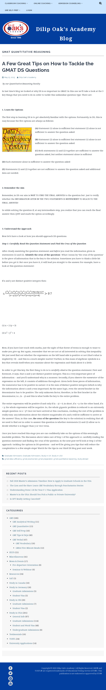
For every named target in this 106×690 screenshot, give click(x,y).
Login (29, 10)
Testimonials (15, 634)
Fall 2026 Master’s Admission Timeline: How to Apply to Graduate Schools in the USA (50, 481)
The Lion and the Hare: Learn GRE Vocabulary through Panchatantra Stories (46, 485)
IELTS (11, 552)
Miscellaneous (16, 556)
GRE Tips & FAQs (20, 535)
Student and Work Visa (24, 625)
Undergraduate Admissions (26, 630)
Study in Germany (18, 587)
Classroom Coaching (15, 3)
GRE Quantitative (21, 526)
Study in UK (46, 456)
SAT (11, 578)
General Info (19, 616)
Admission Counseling (69, 3)
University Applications (20, 643)
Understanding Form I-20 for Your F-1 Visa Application (36, 490)
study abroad (82, 459)
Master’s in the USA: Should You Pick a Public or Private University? (43, 494)
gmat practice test (30, 459)
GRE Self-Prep (11, 10)
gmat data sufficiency (13, 459)
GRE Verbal (18, 539)
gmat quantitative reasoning (65, 459)
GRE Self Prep (19, 530)
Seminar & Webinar (22, 569)
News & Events (16, 561)
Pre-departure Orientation (25, 565)
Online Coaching (42, 3)
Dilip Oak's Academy (27, 77)
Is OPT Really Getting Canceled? (25, 499)
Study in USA (57, 456)
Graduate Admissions (13, 456)
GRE (11, 518)
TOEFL (12, 639)
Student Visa (19, 595)
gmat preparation (45, 459)
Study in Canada (17, 583)
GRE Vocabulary (23, 543)
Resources (14, 574)
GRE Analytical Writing (24, 521)
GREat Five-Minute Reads (28, 548)
